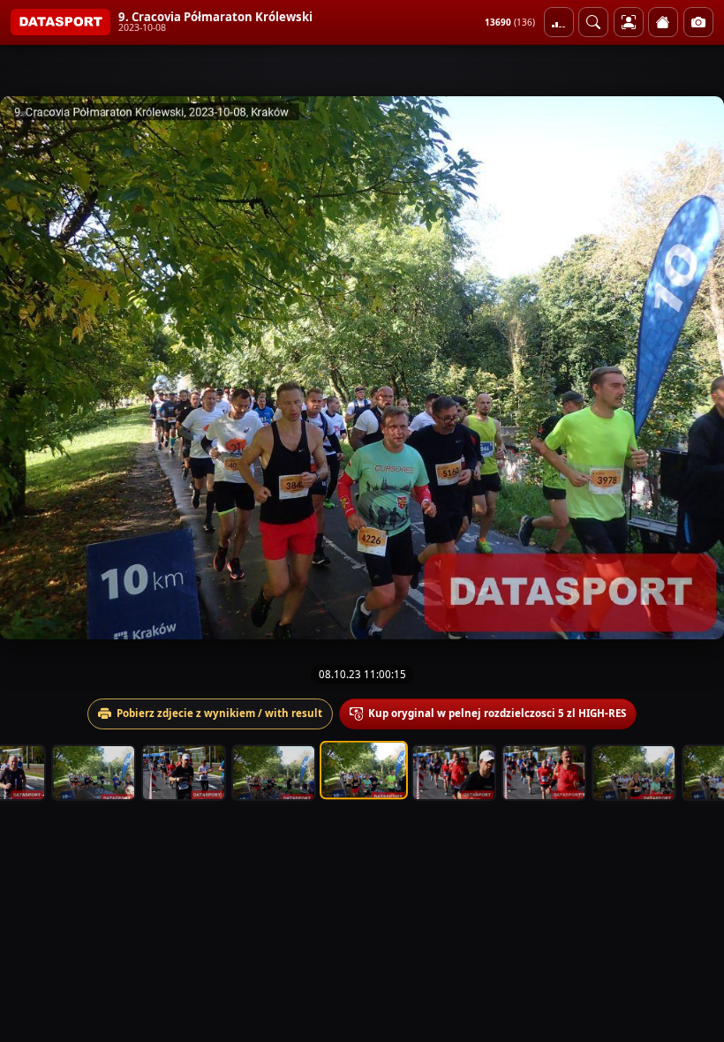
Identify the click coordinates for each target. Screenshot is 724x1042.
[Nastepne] (695, 368)
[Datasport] (60, 22)
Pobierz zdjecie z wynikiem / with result (219, 713)
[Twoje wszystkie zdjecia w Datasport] (629, 22)
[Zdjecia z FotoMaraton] (698, 22)
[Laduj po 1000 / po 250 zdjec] (559, 22)
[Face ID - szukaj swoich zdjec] (593, 22)
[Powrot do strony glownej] (663, 22)
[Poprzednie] (29, 368)
